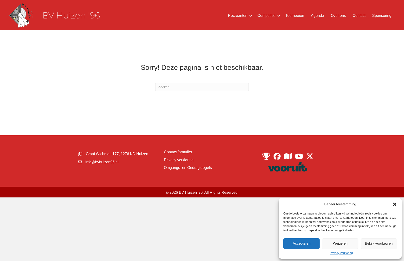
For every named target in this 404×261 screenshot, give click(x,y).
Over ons (338, 16)
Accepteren (301, 243)
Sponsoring (381, 16)
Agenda (317, 16)
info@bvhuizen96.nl (102, 162)
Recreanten (237, 16)
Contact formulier (178, 152)
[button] (394, 204)
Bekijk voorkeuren (379, 243)
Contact (359, 16)
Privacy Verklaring (341, 253)
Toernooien (294, 16)
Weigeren (340, 243)
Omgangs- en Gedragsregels (188, 168)
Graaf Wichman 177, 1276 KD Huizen (117, 154)
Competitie (266, 16)
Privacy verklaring (179, 160)
